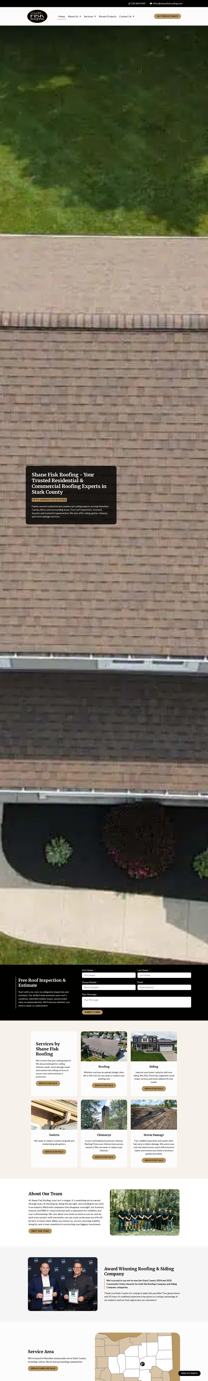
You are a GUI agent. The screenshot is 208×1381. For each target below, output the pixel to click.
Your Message (89, 994)
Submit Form (92, 1012)
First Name (87, 970)
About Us (73, 16)
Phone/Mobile (89, 982)
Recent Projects (107, 16)
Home (61, 16)
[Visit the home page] (37, 16)
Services (88, 16)
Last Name (142, 970)
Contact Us (125, 16)
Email (140, 982)
